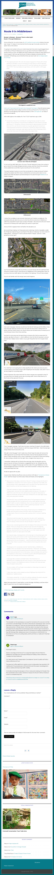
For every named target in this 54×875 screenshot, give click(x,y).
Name (6, 711)
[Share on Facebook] (5, 594)
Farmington (34, 108)
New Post (20, 599)
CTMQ (27, 5)
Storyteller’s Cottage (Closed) (18, 846)
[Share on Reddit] (12, 594)
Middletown (43, 174)
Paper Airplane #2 (13, 843)
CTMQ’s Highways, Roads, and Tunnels (14, 590)
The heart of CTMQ (8, 767)
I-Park (12, 850)
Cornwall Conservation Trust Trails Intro (15, 831)
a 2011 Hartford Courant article (31, 42)
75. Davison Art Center (16, 856)
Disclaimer (37, 862)
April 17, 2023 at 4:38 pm (16, 646)
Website (6, 724)
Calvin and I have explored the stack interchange (17, 108)
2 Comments (20, 34)
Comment (7, 696)
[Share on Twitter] (9, 594)
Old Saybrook (37, 111)
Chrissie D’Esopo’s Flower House (22, 853)
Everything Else (9, 24)
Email (6, 717)
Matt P (12, 617)
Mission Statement (9, 865)
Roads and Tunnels (21, 601)
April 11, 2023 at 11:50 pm (16, 618)
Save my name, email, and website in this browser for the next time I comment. (24, 732)
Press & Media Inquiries (9, 756)
